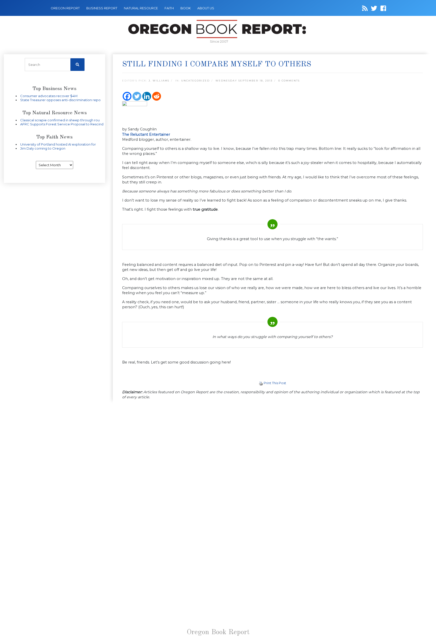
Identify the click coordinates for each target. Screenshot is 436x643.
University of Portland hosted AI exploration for (58, 144)
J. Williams (159, 80)
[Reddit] (156, 96)
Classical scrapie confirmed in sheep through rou (60, 120)
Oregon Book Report (218, 632)
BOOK (185, 8)
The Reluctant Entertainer (146, 134)
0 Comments (289, 80)
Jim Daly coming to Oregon (42, 148)
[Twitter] (136, 96)
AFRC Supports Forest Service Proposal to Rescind (61, 124)
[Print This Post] (261, 383)
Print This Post (275, 383)
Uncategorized (195, 80)
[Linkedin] (146, 96)
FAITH (169, 8)
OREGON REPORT (65, 8)
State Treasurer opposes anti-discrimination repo (60, 100)
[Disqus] (272, 469)
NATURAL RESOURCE (141, 8)
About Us (205, 8)
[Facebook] (127, 96)
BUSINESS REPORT (101, 8)
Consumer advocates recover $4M (48, 96)
